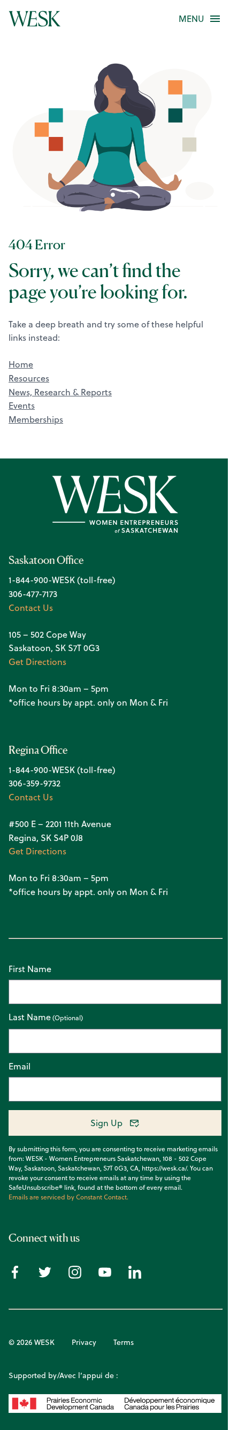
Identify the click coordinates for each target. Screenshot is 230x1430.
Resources (29, 378)
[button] (191, 19)
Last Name (30, 1017)
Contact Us (31, 608)
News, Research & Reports (60, 392)
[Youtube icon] (104, 1275)
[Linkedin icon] (134, 1275)
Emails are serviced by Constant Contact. (68, 1197)
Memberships (36, 419)
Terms (123, 1342)
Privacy (84, 1342)
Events (22, 405)
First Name (30, 969)
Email (19, 1066)
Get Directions (37, 662)
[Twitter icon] (45, 1275)
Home (21, 364)
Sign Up (106, 1123)
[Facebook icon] (15, 1275)
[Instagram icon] (74, 1275)
